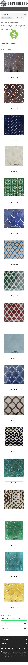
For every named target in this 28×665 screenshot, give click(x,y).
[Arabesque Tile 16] (14, 530)
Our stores (5, 628)
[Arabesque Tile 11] (14, 374)
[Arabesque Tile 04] (14, 156)
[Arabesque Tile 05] (14, 187)
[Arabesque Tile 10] (14, 343)
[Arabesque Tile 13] (14, 437)
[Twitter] (2, 649)
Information (5, 624)
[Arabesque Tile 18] (14, 593)
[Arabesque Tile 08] (14, 281)
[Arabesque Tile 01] (14, 63)
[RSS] (9, 649)
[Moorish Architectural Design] (14, 3)
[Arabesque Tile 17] (14, 561)
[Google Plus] (16, 649)
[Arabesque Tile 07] (14, 250)
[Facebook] (5, 649)
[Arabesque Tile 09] (14, 312)
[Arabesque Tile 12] (14, 405)
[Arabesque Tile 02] (14, 94)
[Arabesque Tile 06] (14, 218)
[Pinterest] (20, 649)
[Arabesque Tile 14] (14, 468)
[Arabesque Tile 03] (14, 125)
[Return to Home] (2, 18)
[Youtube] (12, 649)
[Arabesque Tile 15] (14, 499)
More (2, 39)
